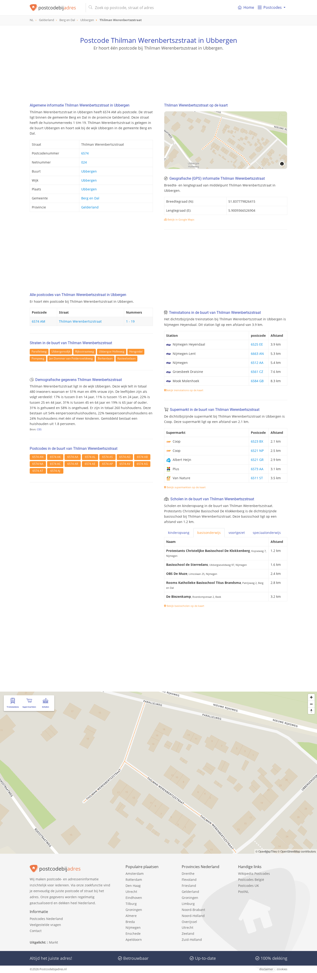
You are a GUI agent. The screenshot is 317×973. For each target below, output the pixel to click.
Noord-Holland (193, 915)
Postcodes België (251, 879)
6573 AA (257, 469)
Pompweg (38, 358)
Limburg (188, 903)
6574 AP (107, 464)
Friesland (189, 885)
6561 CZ (257, 371)
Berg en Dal (90, 198)
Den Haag (133, 885)
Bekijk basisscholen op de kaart (185, 606)
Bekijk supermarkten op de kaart (186, 487)
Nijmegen (133, 927)
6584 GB (257, 381)
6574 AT (37, 471)
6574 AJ (55, 471)
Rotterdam (134, 879)
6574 (85, 153)
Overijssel (189, 921)
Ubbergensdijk (61, 351)
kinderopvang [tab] (178, 532)
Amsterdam (135, 873)
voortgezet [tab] (237, 532)
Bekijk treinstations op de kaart (184, 390)
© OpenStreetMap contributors (297, 851)
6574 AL (90, 457)
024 (84, 162)
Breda (130, 921)
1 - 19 (130, 321)
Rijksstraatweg (84, 351)
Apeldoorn (134, 939)
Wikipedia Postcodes (254, 873)
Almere (131, 915)
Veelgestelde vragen (45, 925)
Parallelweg (39, 351)
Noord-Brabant (193, 909)
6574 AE (90, 464)
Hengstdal (135, 351)
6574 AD (124, 457)
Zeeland (188, 933)
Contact (36, 931)
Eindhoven (134, 897)
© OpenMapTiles (266, 851)
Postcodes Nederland (46, 918)
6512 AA (257, 362)
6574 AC (55, 464)
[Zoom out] (311, 704)
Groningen (134, 909)
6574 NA (37, 464)
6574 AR (72, 464)
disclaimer (266, 969)
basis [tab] (209, 532)
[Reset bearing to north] (311, 710)
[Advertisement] (158, 71)
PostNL (243, 891)
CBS (39, 429)
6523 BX (257, 441)
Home (248, 7)
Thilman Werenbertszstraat (80, 321)
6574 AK (55, 457)
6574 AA (72, 457)
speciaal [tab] (267, 532)
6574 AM (38, 321)
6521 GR (257, 459)
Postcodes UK (248, 885)
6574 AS (107, 457)
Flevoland (189, 879)
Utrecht (131, 891)
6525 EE (257, 344)
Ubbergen (89, 171)
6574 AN (37, 457)
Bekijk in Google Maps (180, 219)
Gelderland (90, 207)
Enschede (133, 933)
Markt (53, 942)
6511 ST (257, 478)
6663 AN (257, 353)
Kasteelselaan (126, 358)
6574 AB (142, 457)
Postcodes (272, 7)
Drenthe (188, 873)
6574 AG (142, 464)
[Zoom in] (311, 697)
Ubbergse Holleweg (111, 351)
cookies (282, 969)
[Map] (225, 140)
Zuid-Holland (192, 939)
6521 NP (257, 450)
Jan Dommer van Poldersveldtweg (71, 358)
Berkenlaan (105, 358)
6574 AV (125, 464)
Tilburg (131, 903)
